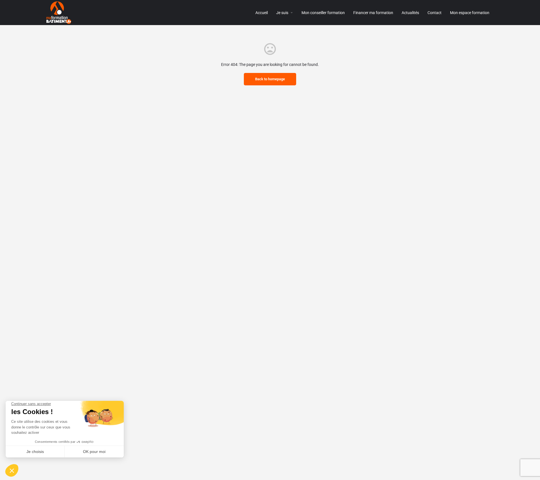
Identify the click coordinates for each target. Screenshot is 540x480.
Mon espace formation (469, 12)
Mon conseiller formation (323, 12)
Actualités (410, 12)
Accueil (261, 12)
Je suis (282, 12)
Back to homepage (270, 79)
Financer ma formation (373, 12)
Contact (435, 12)
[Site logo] (59, 12)
